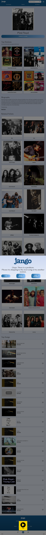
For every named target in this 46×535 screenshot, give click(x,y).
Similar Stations (20, 276)
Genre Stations (35, 276)
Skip (5, 275)
